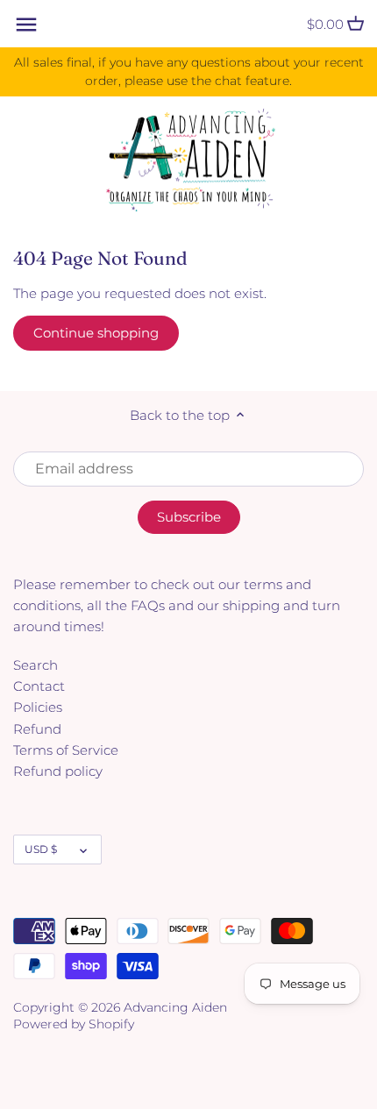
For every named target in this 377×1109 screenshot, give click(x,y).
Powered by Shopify (73, 1024)
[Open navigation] (26, 24)
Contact (39, 686)
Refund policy (58, 771)
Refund (37, 729)
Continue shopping (96, 332)
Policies (37, 707)
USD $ (41, 849)
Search (35, 665)
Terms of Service (65, 750)
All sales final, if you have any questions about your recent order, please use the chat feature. (189, 71)
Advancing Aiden (175, 1007)
